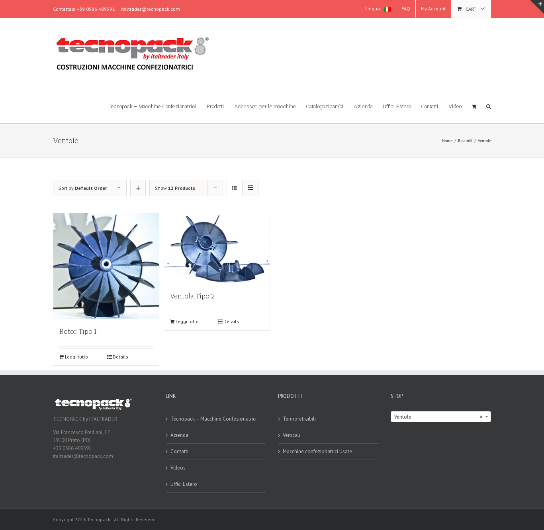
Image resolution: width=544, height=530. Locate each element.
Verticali (291, 435)
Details (120, 357)
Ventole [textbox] (438, 416)
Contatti (179, 451)
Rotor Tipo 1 (78, 331)
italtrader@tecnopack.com (150, 9)
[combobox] (441, 416)
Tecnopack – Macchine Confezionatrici (213, 418)
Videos (178, 467)
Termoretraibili (299, 418)
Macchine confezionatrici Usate (317, 451)
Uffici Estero (183, 484)
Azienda (179, 435)
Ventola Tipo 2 (192, 296)
